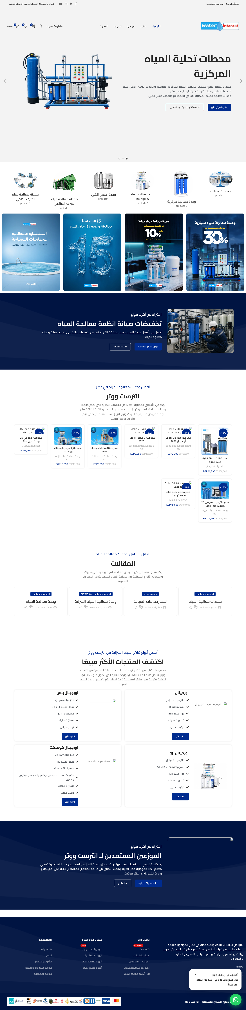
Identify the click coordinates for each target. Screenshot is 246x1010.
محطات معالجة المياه (205, 601)
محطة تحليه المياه (178, 500)
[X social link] (71, 4)
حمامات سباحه (150, 594)
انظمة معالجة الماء (205, 594)
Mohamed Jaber (208, 607)
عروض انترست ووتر (91, 949)
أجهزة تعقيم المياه (92, 967)
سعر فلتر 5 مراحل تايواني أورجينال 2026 (178, 439)
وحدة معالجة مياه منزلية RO (178, 447)
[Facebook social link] (76, 4)
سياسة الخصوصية (43, 973)
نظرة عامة (142, 949)
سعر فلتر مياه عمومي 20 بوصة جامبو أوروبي (215, 504)
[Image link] (64, 1001)
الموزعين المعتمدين (139, 961)
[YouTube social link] (61, 4)
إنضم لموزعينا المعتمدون (137, 967)
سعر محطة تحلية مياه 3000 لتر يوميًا (178, 494)
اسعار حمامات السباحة (150, 601)
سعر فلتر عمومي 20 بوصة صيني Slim (31, 439)
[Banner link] (215, 252)
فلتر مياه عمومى (31, 446)
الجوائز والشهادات (141, 955)
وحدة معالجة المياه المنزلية (96, 601)
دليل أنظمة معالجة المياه (137, 973)
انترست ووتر (143, 939)
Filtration (86, 594)
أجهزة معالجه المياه (92, 961)
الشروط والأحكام (43, 961)
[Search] (40, 26)
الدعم (49, 955)
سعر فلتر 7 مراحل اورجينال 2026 (141, 439)
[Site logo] (219, 26)
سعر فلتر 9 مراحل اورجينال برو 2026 (68, 450)
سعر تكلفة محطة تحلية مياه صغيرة (214, 460)
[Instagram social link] (66, 4)
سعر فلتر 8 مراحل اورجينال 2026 (104, 450)
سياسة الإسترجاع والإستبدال (38, 967)
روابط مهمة (45, 939)
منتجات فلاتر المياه (92, 939)
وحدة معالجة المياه (41, 601)
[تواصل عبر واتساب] (235, 999)
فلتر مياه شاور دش (214, 466)
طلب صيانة (46, 949)
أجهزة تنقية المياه (93, 955)
